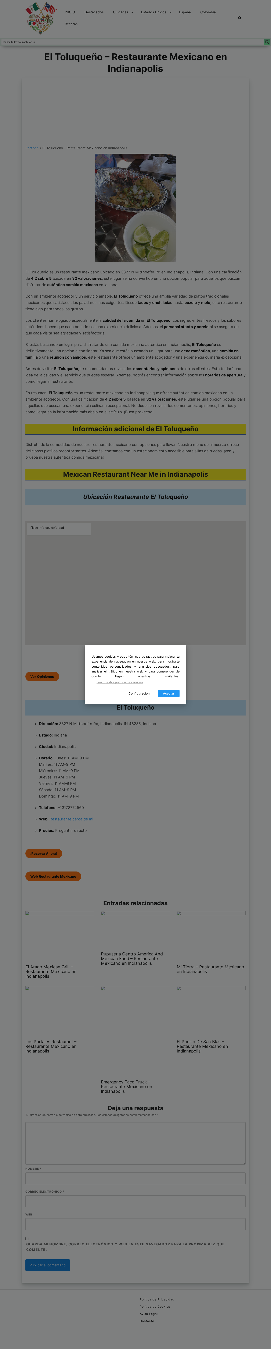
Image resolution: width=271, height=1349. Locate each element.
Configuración (139, 693)
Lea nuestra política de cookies (120, 682)
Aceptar (168, 693)
